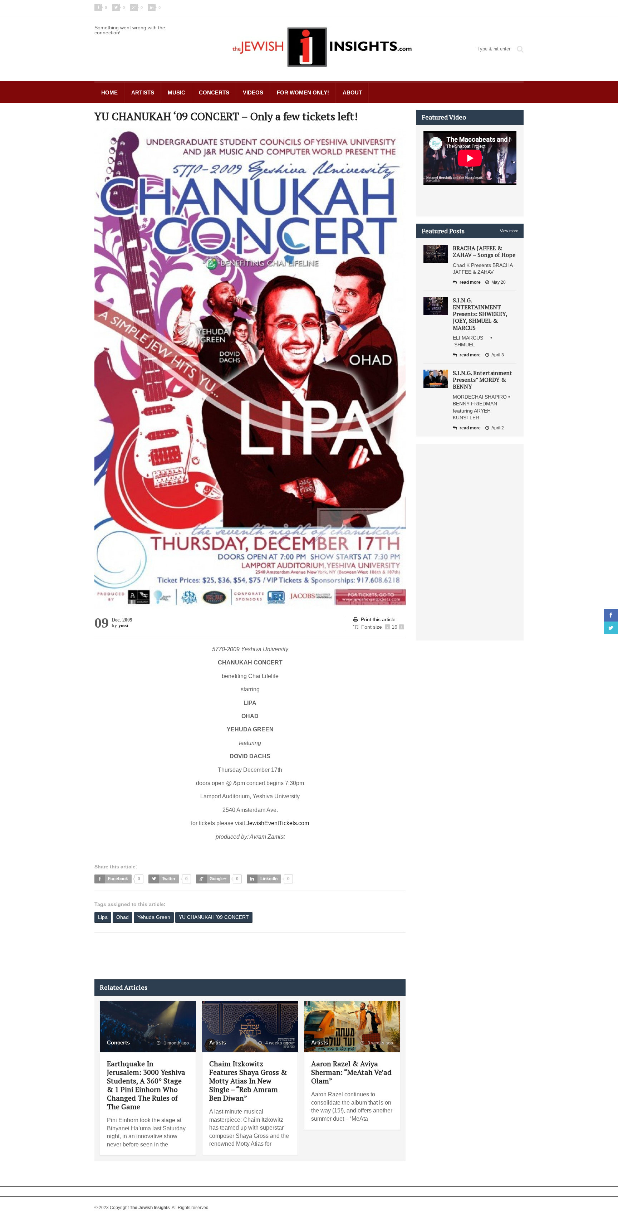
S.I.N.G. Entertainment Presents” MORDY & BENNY (482, 379)
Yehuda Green (153, 917)
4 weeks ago (277, 1043)
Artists (142, 92)
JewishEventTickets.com (277, 823)
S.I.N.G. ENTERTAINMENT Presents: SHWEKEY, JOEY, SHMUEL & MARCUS (480, 314)
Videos (253, 92)
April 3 (497, 355)
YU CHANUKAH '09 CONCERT (214, 917)
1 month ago (176, 1043)
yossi (123, 625)
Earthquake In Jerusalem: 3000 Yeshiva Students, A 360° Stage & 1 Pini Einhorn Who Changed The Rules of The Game (146, 1085)
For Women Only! (303, 92)
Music (176, 92)
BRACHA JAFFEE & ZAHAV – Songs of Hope (484, 251)
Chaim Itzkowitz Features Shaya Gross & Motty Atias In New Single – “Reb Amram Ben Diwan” (248, 1081)
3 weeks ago (380, 1043)
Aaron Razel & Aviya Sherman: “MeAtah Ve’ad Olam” (351, 1072)
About (352, 92)
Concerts (214, 92)
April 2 (497, 428)
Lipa (103, 917)
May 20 (498, 282)
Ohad (122, 917)
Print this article (378, 619)
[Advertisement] (224, 956)
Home (109, 92)
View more (509, 231)
